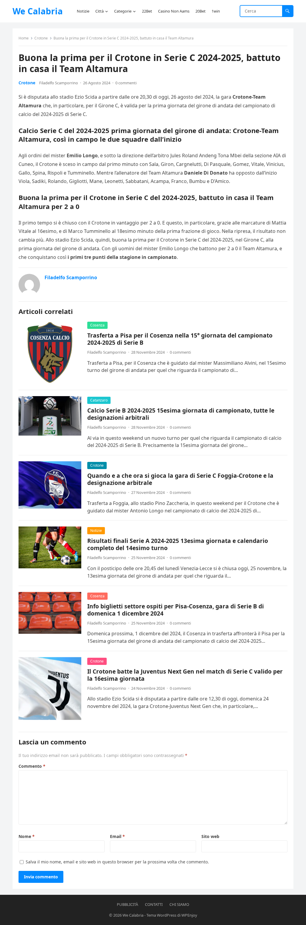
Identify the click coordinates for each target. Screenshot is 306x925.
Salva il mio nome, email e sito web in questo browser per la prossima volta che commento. (117, 862)
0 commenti (126, 83)
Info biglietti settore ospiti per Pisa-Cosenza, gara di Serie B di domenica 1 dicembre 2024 (175, 609)
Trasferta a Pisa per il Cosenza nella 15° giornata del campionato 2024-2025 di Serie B (180, 339)
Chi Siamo (179, 904)
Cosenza (97, 325)
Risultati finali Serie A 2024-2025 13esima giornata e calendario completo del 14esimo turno (177, 544)
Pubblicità (127, 904)
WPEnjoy (189, 915)
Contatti (154, 904)
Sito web (210, 836)
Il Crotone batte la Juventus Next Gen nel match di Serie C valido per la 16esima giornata (185, 675)
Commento (32, 766)
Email (117, 836)
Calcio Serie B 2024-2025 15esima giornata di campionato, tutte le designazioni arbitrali (180, 414)
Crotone (41, 38)
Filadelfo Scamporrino (58, 83)
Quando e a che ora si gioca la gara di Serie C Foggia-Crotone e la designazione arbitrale (180, 479)
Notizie (96, 530)
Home (24, 38)
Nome (27, 836)
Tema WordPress (161, 915)
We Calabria (38, 11)
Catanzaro (99, 400)
